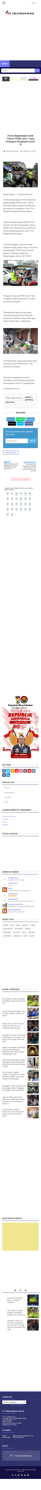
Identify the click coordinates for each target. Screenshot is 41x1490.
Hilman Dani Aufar (15, 904)
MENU (34, 3)
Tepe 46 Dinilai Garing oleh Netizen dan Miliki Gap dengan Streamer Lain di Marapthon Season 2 (13, 1100)
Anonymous (13, 878)
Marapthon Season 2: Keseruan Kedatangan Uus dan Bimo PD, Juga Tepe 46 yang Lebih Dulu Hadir (14, 1038)
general (25, 925)
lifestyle (28, 929)
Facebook (29, 423)
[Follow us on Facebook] (4, 771)
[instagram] (28, 1475)
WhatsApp (20, 419)
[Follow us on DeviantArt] (25, 771)
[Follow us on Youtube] (17, 771)
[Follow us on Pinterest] (29, 771)
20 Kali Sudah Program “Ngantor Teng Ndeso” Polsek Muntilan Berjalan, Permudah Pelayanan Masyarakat (13, 1075)
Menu (5, 64)
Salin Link (11, 419)
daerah (7, 788)
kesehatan (19, 929)
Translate (19, 1405)
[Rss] (13, 1475)
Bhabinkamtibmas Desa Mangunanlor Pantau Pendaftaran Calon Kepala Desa (11, 466)
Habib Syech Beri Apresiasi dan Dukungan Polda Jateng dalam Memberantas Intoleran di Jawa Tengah (13, 1063)
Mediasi (5, 825)
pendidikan (7, 936)
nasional (8, 797)
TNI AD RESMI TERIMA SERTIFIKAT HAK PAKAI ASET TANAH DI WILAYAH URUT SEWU (13, 1112)
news (6, 802)
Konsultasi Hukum (9, 816)
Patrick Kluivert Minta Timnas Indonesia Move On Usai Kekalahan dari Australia (13, 1026)
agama (5, 925)
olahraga (31, 932)
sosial (25, 936)
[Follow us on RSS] (12, 771)
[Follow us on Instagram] (33, 771)
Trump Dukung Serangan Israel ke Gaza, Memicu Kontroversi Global (13, 1013)
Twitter (20, 423)
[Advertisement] (20, 37)
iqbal (10, 888)
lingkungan (7, 932)
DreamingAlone (14, 910)
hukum (32, 925)
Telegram (31, 419)
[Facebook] (15, 1475)
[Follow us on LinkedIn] (8, 775)
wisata (32, 936)
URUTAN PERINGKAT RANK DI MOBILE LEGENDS (15, 1300)
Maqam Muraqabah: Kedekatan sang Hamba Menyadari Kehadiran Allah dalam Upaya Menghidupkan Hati (14, 1050)
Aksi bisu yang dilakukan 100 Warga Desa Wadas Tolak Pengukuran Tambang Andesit (29, 468)
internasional (9, 792)
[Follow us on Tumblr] (4, 775)
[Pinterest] (22, 1475)
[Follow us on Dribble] (21, 771)
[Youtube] (25, 1475)
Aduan (4, 822)
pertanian (17, 936)
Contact (5, 819)
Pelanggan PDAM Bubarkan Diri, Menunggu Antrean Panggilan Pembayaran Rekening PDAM (14, 1088)
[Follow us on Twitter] (8, 771)
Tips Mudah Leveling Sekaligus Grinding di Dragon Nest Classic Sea (14, 1001)
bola (12, 925)
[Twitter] (19, 1475)
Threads (12, 423)
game (18, 925)
